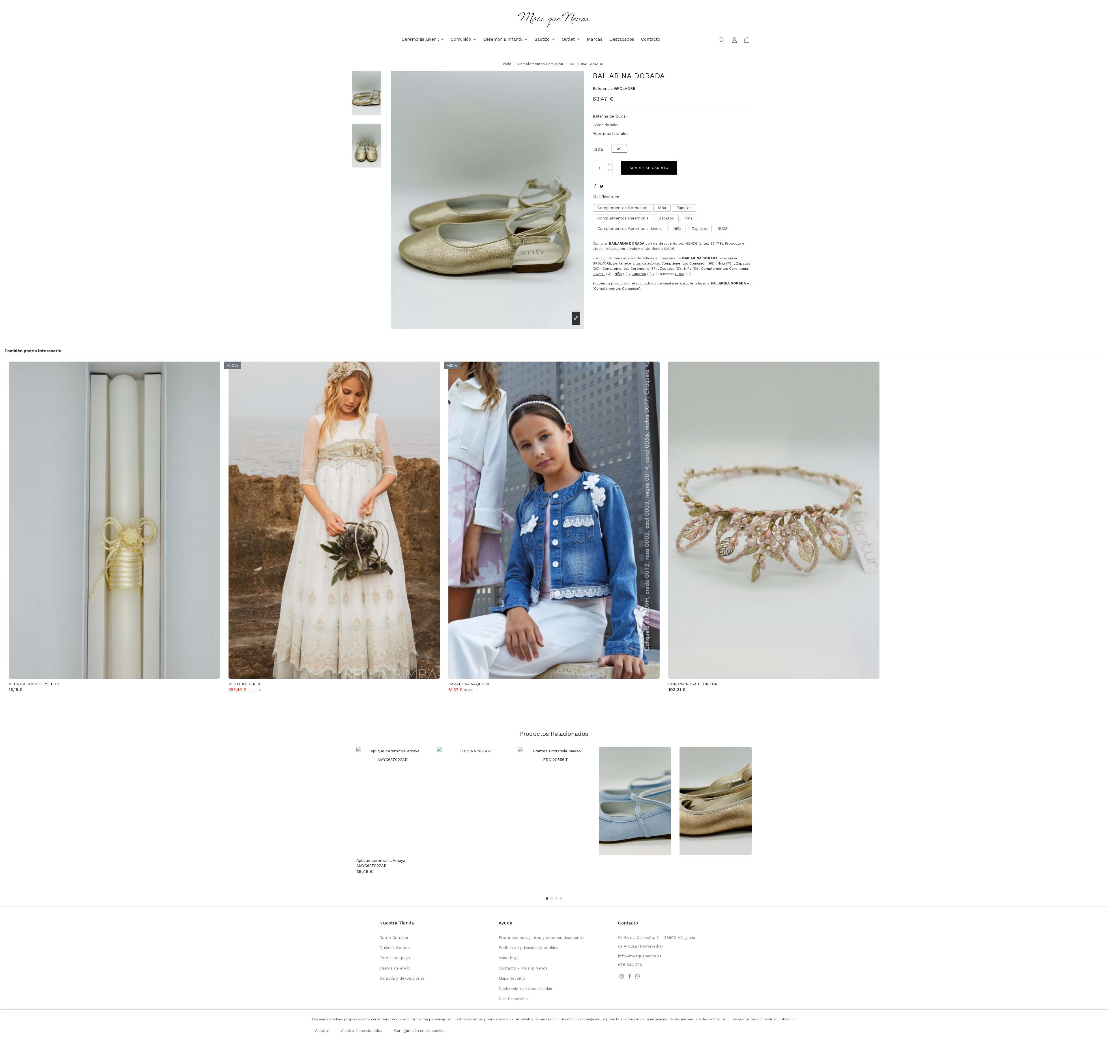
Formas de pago (394, 957)
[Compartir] (595, 186)
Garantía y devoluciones (402, 978)
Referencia (603, 88)
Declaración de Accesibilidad (525, 988)
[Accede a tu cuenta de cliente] (734, 39)
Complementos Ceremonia (622, 218)
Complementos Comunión (622, 207)
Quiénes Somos (394, 947)
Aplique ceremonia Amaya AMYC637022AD (380, 863)
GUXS (722, 228)
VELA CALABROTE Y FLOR (34, 684)
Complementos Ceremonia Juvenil (630, 228)
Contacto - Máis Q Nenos (523, 968)
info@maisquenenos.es (640, 956)
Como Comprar (394, 937)
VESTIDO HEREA (245, 684)
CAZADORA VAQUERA (468, 684)
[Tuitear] (602, 186)
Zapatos (684, 207)
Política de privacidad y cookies (528, 947)
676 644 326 (630, 964)
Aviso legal (509, 957)
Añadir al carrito (649, 168)
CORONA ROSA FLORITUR (692, 684)
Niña (662, 207)
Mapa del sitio (512, 978)
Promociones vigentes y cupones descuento (541, 937)
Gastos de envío (394, 968)
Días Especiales (513, 998)
